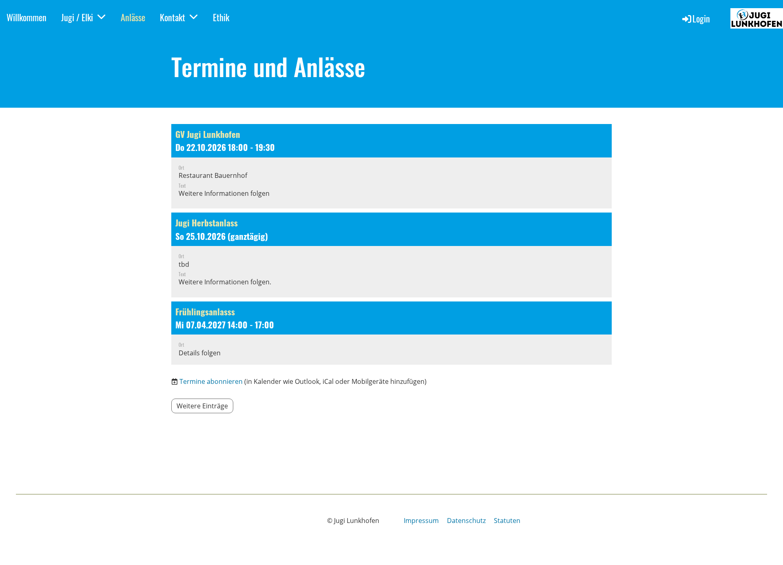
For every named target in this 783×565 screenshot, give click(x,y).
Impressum (421, 520)
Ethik (221, 17)
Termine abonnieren (211, 381)
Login (701, 18)
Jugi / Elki (77, 17)
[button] (391, 166)
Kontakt (172, 17)
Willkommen (26, 17)
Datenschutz (466, 520)
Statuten (507, 520)
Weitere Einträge (202, 405)
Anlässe (133, 17)
